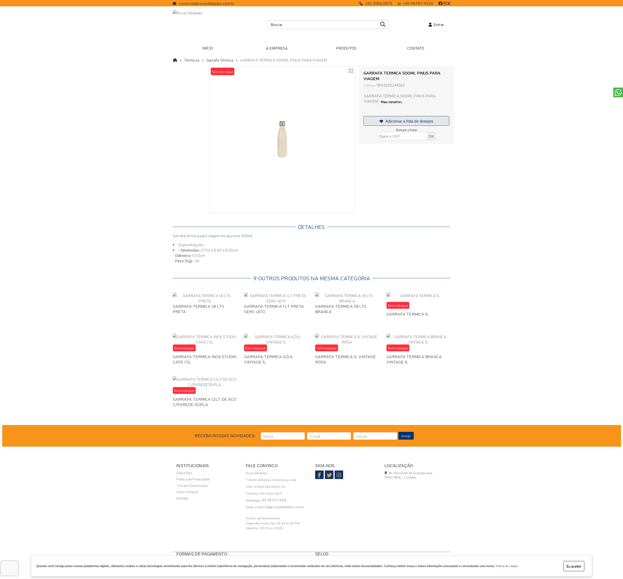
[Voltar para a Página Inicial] (175, 60)
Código (370, 85)
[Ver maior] (351, 70)
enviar (406, 436)
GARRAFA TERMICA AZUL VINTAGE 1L (268, 358)
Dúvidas (182, 498)
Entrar (438, 24)
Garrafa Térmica (219, 60)
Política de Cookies (506, 566)
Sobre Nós (184, 472)
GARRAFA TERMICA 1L (407, 314)
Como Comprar (187, 491)
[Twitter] (448, 3)
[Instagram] (445, 3)
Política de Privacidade (193, 479)
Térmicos (192, 60)
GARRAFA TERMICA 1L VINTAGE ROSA (345, 358)
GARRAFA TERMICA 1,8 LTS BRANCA (340, 308)
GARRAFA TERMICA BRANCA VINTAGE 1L (414, 358)
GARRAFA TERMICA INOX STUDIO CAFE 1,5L (205, 358)
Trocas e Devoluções (192, 485)
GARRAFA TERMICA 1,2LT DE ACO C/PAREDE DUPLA (204, 401)
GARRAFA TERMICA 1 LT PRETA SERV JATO (274, 308)
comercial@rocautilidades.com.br (206, 3)
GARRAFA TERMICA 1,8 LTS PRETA (198, 308)
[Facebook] (440, 3)
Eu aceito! (574, 566)
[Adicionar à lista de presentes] (406, 121)
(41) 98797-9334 (418, 3)
